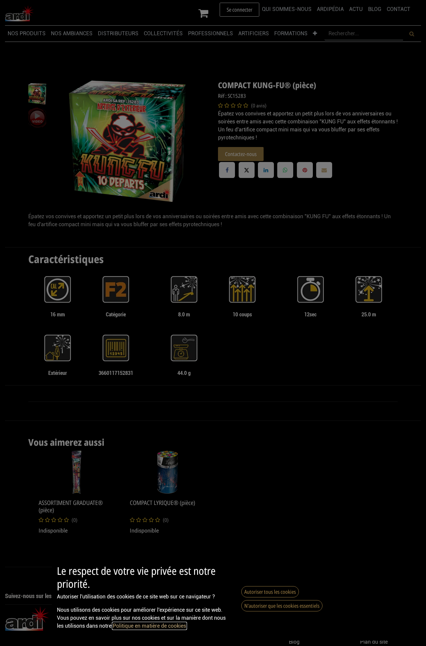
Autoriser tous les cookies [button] (270, 591)
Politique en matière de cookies (149, 626)
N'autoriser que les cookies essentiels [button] (282, 605)
